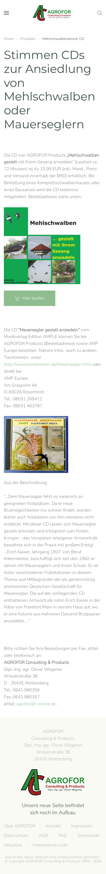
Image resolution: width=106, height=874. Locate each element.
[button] (6, 13)
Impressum (81, 826)
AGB (43, 835)
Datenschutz (16, 835)
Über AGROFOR (19, 826)
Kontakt (53, 826)
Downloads (88, 835)
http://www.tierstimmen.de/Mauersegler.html (47, 364)
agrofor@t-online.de (36, 704)
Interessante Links (50, 845)
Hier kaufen (33, 298)
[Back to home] (53, 13)
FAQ (62, 835)
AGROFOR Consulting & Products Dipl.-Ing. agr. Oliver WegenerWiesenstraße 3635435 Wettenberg (53, 745)
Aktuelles (13, 845)
